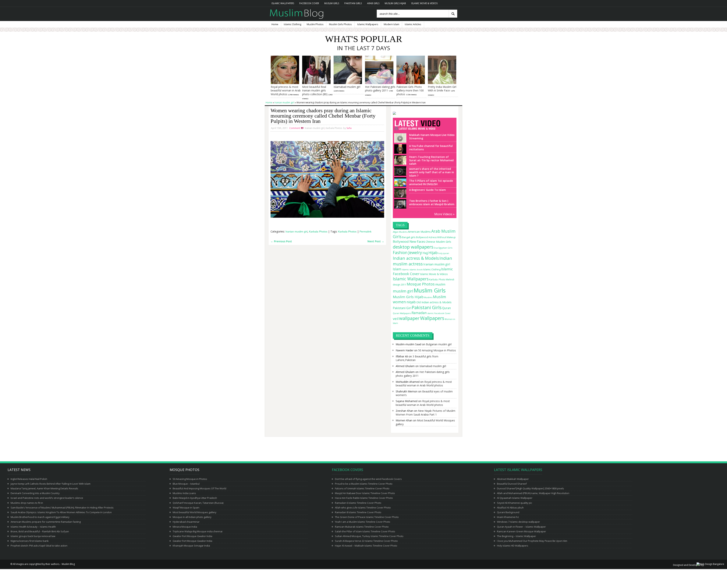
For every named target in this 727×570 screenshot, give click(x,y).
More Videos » (444, 214)
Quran (446, 308)
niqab (411, 302)
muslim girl (403, 291)
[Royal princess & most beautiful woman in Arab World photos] (285, 83)
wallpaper (409, 318)
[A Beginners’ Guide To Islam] (399, 196)
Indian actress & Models (416, 258)
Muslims (428, 297)
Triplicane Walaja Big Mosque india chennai (197, 531)
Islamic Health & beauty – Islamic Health (33, 526)
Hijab (433, 252)
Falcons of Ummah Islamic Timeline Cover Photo (362, 488)
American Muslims (419, 231)
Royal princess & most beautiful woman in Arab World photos (286, 90)
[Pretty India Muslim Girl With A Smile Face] (442, 83)
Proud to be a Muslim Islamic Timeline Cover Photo (363, 483)
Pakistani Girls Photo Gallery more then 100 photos (410, 90)
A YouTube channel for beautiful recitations (431, 147)
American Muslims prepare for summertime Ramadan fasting (46, 521)
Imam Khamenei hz (508, 517)
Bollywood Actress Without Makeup (436, 237)
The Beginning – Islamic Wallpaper (516, 536)
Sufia (349, 128)
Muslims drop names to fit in (27, 503)
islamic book (416, 269)
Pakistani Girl (402, 308)
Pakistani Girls (353, 3)
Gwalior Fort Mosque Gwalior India (192, 536)
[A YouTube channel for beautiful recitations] (399, 152)
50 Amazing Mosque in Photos (437, 350)
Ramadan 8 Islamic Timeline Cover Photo (358, 512)
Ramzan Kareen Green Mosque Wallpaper (521, 531)
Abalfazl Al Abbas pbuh (510, 507)
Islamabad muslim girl (347, 87)
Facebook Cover (309, 3)
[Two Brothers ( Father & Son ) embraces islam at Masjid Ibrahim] (399, 207)
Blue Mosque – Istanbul (186, 483)
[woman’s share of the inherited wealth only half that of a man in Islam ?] (399, 174)
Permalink (365, 231)
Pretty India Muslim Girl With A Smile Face (442, 88)
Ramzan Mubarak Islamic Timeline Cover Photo (362, 526)
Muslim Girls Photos (340, 24)
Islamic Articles (413, 24)
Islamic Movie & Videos (424, 3)
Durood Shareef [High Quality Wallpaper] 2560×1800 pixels (530, 488)
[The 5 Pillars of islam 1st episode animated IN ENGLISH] (399, 185)
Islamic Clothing (292, 24)
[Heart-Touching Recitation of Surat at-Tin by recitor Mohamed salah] (399, 163)
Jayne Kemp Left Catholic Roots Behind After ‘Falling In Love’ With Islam (50, 483)
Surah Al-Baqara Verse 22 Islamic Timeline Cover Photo (366, 541)
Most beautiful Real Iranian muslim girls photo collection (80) (315, 90)
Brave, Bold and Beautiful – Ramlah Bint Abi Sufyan (40, 531)
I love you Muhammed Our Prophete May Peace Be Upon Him (532, 541)
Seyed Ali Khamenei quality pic (514, 503)
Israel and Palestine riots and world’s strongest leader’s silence (47, 498)
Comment (294, 128)
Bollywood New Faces (409, 241)
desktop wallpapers (413, 247)
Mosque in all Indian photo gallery (192, 517)
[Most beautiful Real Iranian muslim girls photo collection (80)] (316, 83)
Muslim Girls (331, 3)
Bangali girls (409, 237)
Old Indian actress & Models (434, 302)
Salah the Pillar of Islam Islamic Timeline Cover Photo (365, 531)
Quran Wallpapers (402, 313)
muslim (440, 284)
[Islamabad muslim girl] (348, 83)
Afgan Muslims (400, 231)
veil (396, 318)
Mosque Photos (421, 284)
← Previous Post (281, 241)
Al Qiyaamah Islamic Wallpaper (514, 498)
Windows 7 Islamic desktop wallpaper (518, 521)
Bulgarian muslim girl (439, 344)
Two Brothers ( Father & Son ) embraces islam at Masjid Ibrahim (431, 202)
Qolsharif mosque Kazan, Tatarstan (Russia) (198, 503)
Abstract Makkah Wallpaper (513, 479)
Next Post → (375, 241)
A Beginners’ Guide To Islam (427, 190)
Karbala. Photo (437, 279)
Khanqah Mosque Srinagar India (191, 545)
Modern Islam (391, 24)
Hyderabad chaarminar (186, 521)
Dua (436, 247)
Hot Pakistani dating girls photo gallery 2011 (380, 88)
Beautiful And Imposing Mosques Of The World (199, 488)
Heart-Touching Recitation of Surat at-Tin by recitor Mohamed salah (431, 160)
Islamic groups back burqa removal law (33, 536)
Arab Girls (373, 3)
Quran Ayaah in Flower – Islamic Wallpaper (521, 526)
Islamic (405, 269)
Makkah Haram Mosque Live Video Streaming (432, 136)
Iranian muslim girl (314, 128)
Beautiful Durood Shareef (512, 483)
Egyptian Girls (445, 247)
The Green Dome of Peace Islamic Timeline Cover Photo (367, 517)
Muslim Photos (315, 24)
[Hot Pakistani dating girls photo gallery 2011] (379, 83)
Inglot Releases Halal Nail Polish (29, 479)
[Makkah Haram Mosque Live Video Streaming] (399, 141)
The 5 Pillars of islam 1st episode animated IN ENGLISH (431, 182)
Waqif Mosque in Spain (186, 507)
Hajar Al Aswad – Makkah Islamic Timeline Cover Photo (366, 545)
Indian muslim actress (422, 261)
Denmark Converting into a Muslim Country (35, 493)
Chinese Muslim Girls (438, 241)
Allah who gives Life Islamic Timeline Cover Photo (363, 507)
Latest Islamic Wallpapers (518, 469)
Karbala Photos (334, 128)
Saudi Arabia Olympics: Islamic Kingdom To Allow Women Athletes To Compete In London (61, 512)
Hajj (425, 253)
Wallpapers (432, 318)
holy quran (443, 253)
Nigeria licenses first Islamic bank (30, 541)
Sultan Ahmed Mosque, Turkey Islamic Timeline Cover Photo (369, 536)
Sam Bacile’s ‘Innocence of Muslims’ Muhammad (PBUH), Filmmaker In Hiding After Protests (62, 507)
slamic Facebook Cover (439, 313)
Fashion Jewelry (407, 252)
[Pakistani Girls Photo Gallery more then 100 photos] (410, 83)
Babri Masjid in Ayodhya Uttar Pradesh (195, 498)
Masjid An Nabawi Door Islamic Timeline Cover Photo (365, 493)
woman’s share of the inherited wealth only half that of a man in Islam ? (431, 172)
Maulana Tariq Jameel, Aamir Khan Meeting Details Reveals (44, 488)
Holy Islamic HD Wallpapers (512, 545)
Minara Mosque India (185, 526)
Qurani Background (508, 512)
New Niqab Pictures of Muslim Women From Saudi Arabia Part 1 (425, 412)
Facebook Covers (347, 469)
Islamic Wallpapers (282, 3)
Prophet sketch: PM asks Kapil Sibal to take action (39, 545)
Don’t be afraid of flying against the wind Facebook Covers (368, 479)
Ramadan (419, 312)
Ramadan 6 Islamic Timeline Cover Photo (358, 503)
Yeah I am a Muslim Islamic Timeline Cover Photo (362, 521)
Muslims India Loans (184, 493)
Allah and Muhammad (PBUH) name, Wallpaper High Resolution (533, 493)
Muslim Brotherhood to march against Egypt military (40, 517)
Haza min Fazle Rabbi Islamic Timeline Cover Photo (364, 498)
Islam (397, 269)
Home (274, 24)
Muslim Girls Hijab (395, 3)
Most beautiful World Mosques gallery (194, 512)
